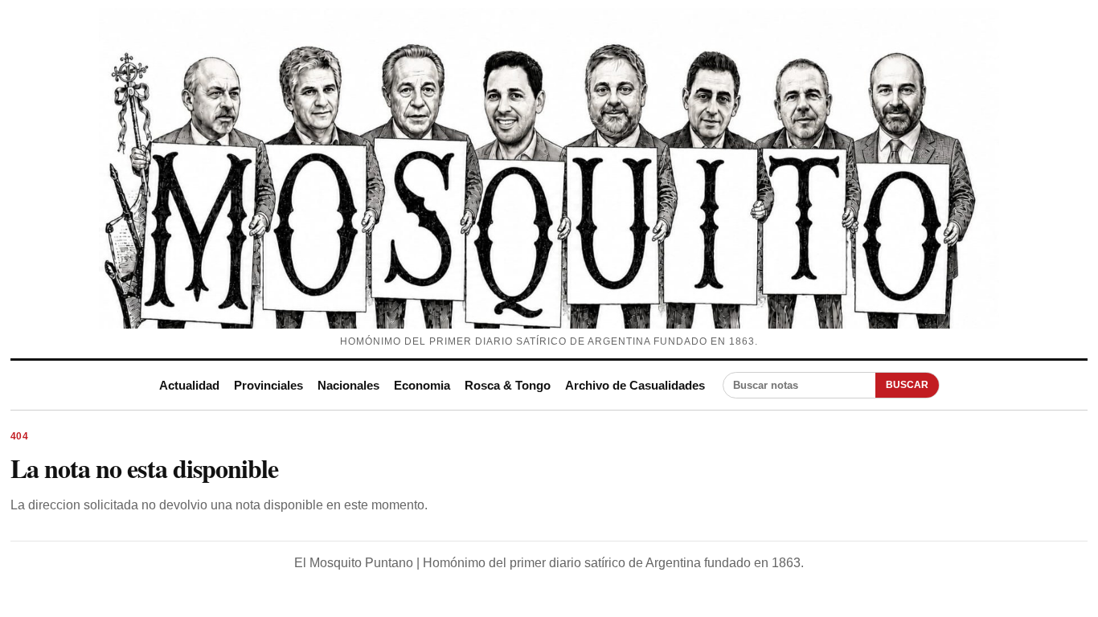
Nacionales (348, 385)
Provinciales (268, 385)
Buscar (907, 384)
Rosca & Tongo (508, 385)
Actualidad (189, 385)
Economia (422, 385)
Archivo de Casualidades (635, 385)
